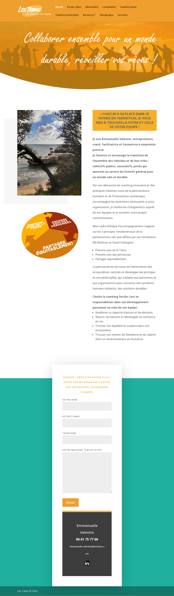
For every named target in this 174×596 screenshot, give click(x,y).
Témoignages (106, 15)
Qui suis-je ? (89, 15)
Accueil (59, 7)
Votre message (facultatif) (82, 450)
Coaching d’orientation (67, 15)
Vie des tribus (74, 7)
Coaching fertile (128, 7)
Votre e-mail (71, 416)
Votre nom (69, 399)
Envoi (70, 502)
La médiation (109, 7)
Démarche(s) (91, 7)
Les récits (123, 15)
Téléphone (69, 433)
